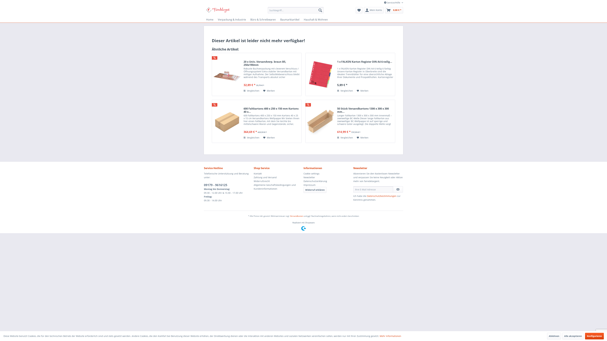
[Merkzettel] (359, 10)
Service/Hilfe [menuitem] (393, 2)
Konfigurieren (594, 336)
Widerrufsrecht (262, 181)
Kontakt (258, 173)
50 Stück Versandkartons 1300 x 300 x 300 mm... (363, 110)
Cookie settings (311, 173)
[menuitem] (296, 10)
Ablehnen (554, 336)
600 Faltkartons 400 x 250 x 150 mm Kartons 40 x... (271, 110)
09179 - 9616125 (215, 185)
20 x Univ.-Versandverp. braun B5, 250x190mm (265, 63)
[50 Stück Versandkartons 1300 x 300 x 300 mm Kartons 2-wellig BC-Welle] (320, 121)
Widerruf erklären (315, 189)
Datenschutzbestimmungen (381, 195)
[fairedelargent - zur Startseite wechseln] (217, 11)
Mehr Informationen (390, 336)
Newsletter (309, 177)
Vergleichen (252, 90)
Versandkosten (296, 216)
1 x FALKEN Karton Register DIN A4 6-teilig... (364, 61)
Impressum (310, 184)
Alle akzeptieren (573, 336)
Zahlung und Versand (265, 177)
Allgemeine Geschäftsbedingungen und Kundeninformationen (275, 186)
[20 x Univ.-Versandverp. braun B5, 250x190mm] (227, 74)
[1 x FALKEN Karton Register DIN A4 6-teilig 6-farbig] (320, 74)
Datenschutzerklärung (315, 181)
